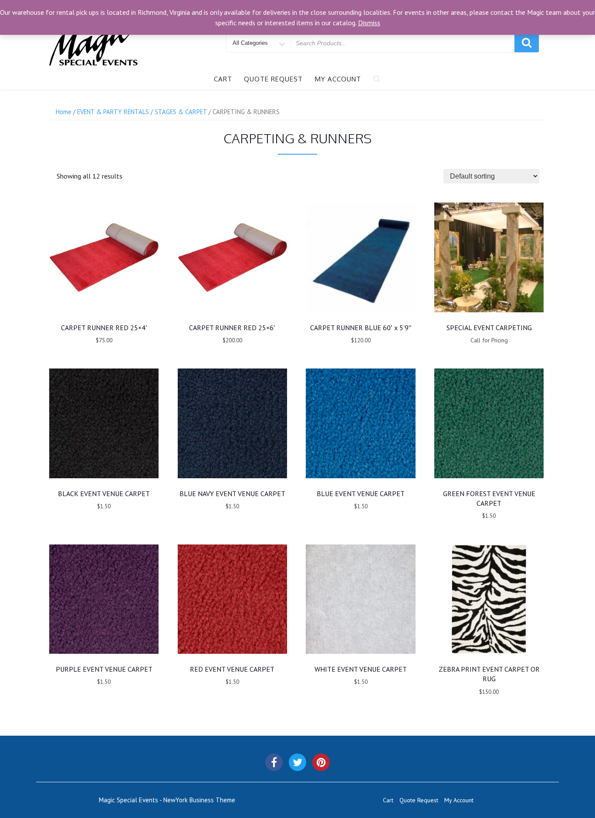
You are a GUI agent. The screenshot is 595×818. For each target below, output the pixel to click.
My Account (338, 79)
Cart (223, 79)
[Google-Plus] (321, 762)
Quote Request (273, 79)
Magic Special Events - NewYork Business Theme (167, 800)
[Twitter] (297, 762)
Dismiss (369, 22)
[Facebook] (274, 762)
